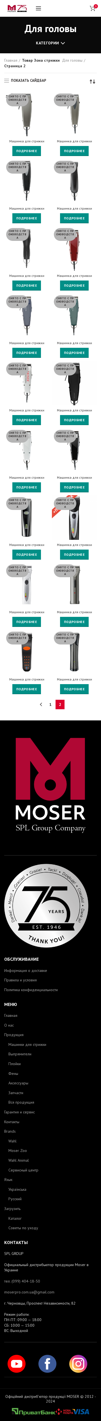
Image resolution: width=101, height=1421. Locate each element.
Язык (8, 1179)
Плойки (14, 1063)
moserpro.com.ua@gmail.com (29, 1292)
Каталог (15, 1218)
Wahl (12, 1141)
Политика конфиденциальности (31, 989)
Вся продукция (21, 1102)
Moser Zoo (17, 1150)
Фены (13, 1073)
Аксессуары (18, 1082)
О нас (9, 1025)
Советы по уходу (23, 1227)
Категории (47, 42)
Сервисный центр (23, 1170)
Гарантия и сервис (19, 1112)
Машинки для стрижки (27, 1044)
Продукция (14, 1034)
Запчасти (15, 1092)
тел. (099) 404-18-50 (22, 1281)
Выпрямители (19, 1053)
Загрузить (12, 1208)
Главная (10, 60)
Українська (17, 1189)
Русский (15, 1198)
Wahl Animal (18, 1160)
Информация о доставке (25, 970)
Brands (10, 1131)
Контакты (11, 1121)
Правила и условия (20, 980)
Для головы (72, 60)
